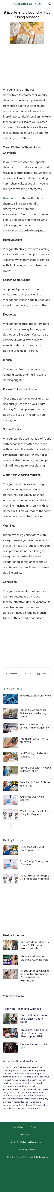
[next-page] (10, 825)
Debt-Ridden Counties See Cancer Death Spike (34, 1018)
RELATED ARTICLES (12, 689)
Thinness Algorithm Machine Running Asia (34, 958)
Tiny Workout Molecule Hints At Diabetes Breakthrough (35, 945)
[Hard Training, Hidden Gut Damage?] (10, 757)
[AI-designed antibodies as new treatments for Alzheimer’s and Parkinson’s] (10, 974)
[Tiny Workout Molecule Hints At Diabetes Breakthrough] (10, 945)
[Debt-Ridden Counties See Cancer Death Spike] (10, 1018)
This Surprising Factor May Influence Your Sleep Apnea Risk (34, 1033)
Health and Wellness (24, 1061)
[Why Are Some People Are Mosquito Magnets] (10, 814)
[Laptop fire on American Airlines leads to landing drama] (10, 713)
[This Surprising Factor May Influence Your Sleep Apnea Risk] (10, 1033)
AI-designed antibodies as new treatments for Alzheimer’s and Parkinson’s (34, 975)
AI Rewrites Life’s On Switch (35, 695)
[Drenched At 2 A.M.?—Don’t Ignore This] (10, 786)
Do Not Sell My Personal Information (25, 1142)
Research (9, 198)
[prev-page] (5, 825)
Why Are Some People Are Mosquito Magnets (34, 877)
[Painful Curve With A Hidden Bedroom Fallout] (10, 771)
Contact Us (35, 1127)
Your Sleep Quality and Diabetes (34, 862)
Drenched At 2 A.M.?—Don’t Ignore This (34, 848)
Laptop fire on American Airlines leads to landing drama (33, 713)
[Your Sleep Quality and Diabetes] (10, 800)
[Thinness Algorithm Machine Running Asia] (10, 960)
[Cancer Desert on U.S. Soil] (10, 1047)
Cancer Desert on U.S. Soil (33, 1046)
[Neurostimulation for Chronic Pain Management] (10, 728)
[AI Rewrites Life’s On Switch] (10, 699)
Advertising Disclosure (27, 1149)
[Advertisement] (27, 65)
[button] (5, 4)
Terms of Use (26, 1134)
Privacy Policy (17, 1127)
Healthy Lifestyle (13, 840)
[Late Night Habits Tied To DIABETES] (10, 742)
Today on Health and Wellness (22, 1008)
